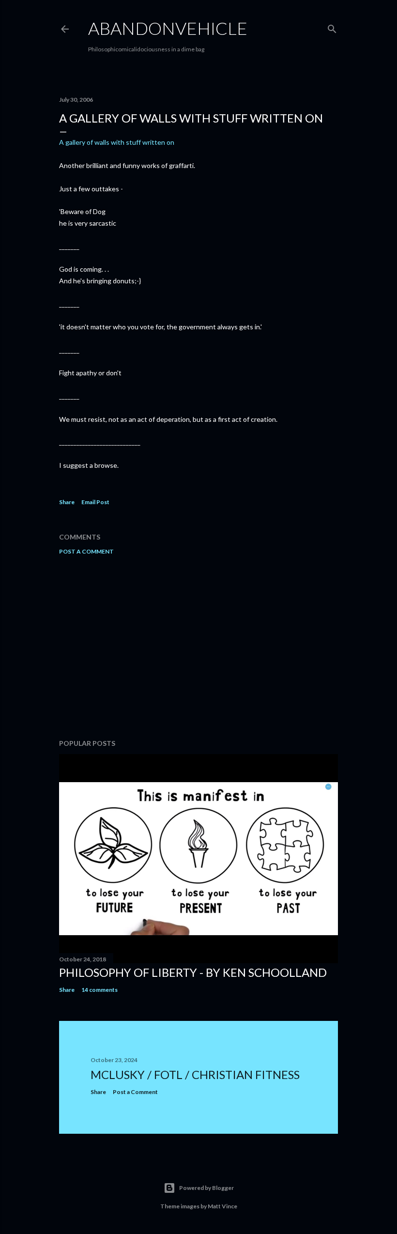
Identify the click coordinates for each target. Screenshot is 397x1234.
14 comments (99, 989)
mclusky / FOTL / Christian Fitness (195, 1074)
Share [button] (67, 502)
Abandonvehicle (167, 28)
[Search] (332, 26)
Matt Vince (222, 1206)
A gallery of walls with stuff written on (116, 142)
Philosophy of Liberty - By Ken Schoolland (193, 972)
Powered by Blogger (206, 1187)
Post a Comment (86, 551)
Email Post (95, 502)
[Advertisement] (198, 647)
